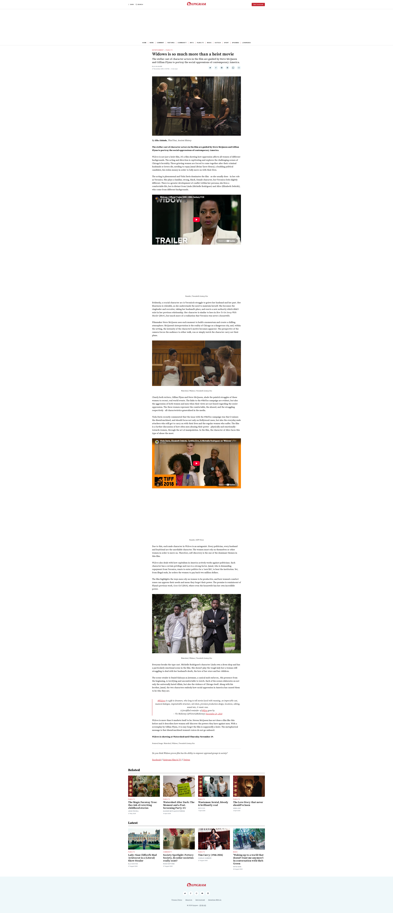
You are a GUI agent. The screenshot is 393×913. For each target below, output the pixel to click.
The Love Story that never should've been (248, 804)
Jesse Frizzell (133, 811)
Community (182, 42)
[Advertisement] (196, 24)
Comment (160, 42)
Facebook (156, 760)
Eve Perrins (180, 811)
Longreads (246, 42)
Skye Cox (201, 808)
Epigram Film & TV (172, 760)
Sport (226, 42)
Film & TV (200, 42)
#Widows (161, 700)
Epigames (235, 42)
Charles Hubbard (205, 858)
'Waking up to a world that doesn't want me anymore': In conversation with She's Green (248, 859)
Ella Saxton (133, 864)
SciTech (218, 42)
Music (209, 42)
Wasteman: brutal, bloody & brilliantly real (213, 804)
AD (205, 905)
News (152, 42)
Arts (192, 42)
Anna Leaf (237, 808)
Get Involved (258, 4)
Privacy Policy (177, 900)
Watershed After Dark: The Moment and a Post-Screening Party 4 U (178, 805)
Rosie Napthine (169, 864)
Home (144, 42)
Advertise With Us (214, 900)
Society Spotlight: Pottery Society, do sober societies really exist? (178, 858)
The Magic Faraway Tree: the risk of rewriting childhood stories (142, 805)
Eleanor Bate (168, 811)
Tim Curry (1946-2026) (210, 855)
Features (170, 42)
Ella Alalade (157, 66)
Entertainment (158, 50)
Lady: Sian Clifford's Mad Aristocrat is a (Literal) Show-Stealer (142, 858)
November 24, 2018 (214, 714)
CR (200, 905)
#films (204, 710)
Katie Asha (237, 866)
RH (203, 905)
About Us (188, 900)
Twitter (186, 760)
